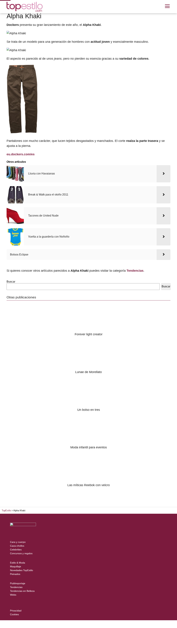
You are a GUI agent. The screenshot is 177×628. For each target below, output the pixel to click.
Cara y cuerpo (18, 542)
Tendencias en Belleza (22, 591)
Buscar (11, 281)
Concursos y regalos (21, 553)
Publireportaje (17, 583)
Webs (13, 594)
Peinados (15, 574)
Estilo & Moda (17, 562)
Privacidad (15, 610)
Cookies (14, 614)
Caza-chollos (17, 545)
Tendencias (16, 587)
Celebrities (16, 549)
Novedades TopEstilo (21, 570)
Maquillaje (15, 566)
